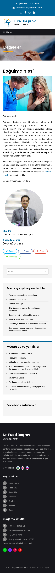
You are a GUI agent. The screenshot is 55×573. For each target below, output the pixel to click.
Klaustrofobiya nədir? (17, 299)
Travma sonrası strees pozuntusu (23, 295)
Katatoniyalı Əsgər (16, 378)
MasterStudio (22, 567)
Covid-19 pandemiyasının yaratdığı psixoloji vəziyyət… (27, 387)
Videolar (12, 505)
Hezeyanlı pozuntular (17, 358)
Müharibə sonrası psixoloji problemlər (24, 362)
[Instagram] (29, 13)
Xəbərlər (12, 497)
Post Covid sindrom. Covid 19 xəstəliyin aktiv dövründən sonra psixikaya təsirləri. (27, 367)
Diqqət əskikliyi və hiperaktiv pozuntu (24, 315)
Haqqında (13, 488)
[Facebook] (25, 13)
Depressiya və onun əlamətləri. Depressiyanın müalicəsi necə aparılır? (28, 329)
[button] (27, 32)
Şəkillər (12, 501)
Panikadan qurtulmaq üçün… (21, 382)
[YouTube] (34, 13)
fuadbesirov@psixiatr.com (29, 7)
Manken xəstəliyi (16, 304)
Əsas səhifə (14, 483)
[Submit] (46, 271)
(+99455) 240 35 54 (29, 3)
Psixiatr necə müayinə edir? (20, 353)
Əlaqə (11, 510)
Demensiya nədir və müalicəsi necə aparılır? (27, 324)
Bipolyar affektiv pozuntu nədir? (22, 319)
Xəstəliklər (13, 492)
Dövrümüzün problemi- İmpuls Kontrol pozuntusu (24, 309)
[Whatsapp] (21, 13)
